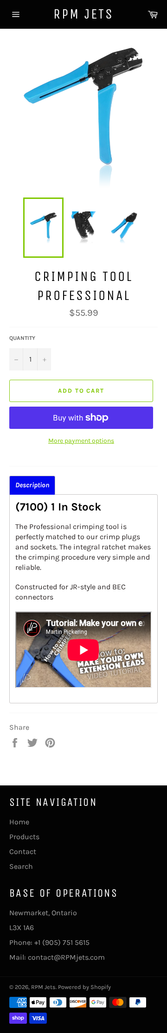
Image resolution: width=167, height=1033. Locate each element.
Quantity (22, 338)
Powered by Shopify (84, 986)
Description (32, 485)
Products (24, 836)
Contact (22, 851)
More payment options (81, 441)
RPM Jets (83, 14)
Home (19, 821)
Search (21, 866)
